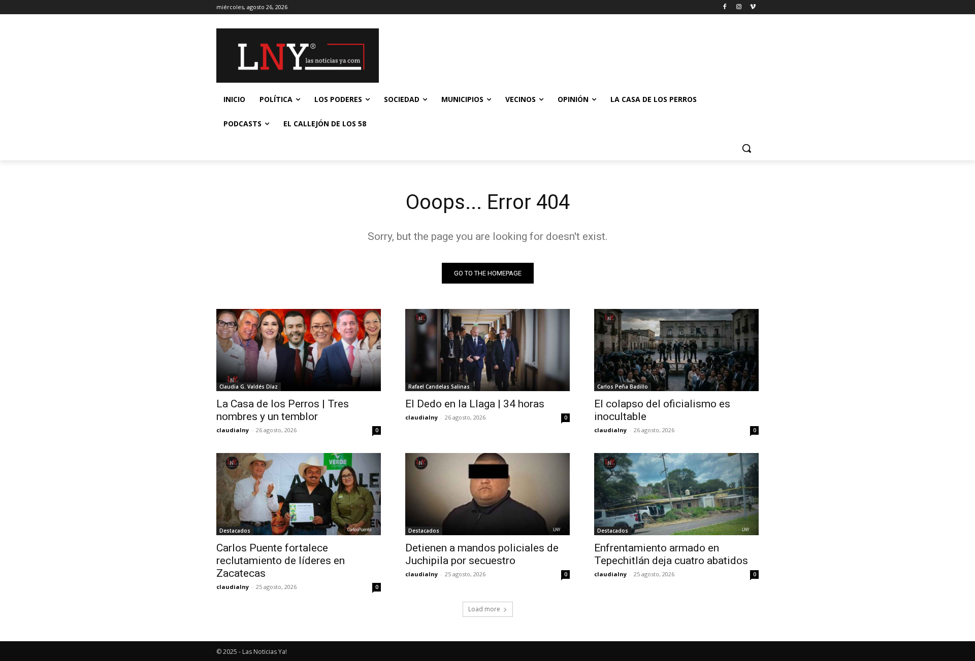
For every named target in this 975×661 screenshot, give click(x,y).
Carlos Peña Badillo (622, 386)
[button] (746, 148)
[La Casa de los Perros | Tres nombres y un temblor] (298, 350)
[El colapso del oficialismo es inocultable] (676, 350)
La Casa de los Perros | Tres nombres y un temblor (282, 410)
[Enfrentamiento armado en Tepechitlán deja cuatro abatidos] (676, 494)
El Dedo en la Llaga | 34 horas (474, 404)
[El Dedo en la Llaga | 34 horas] (487, 350)
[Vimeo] (753, 7)
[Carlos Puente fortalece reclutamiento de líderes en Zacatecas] (298, 494)
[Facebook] (725, 7)
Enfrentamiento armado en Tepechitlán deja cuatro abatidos (671, 554)
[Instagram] (738, 7)
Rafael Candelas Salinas (439, 386)
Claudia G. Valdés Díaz (248, 386)
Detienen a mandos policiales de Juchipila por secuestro (482, 554)
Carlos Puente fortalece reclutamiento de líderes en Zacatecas (280, 560)
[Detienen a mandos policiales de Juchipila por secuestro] (487, 494)
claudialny (232, 430)
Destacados (234, 530)
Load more (484, 609)
